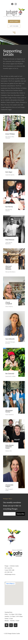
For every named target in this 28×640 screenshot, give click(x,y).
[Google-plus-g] (15, 625)
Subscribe (20, 514)
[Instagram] (15, 4)
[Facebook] (12, 4)
